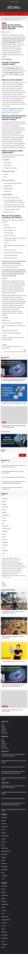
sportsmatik (17, 575)
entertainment (10, 565)
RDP (20, 572)
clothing (9, 561)
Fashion (4, 517)
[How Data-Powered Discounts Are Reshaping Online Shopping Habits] (14, 415)
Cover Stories (5, 506)
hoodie (15, 568)
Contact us (4, 585)
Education (4, 512)
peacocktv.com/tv (14, 572)
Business (4, 23)
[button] (2, 13)
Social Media (9, 399)
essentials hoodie (6, 566)
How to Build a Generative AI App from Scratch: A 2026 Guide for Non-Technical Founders (13, 482)
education (4, 565)
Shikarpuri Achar (6, 575)
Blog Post (3, 730)
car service (4, 561)
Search (3, 450)
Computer (8, 375)
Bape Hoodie (5, 559)
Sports (3, 547)
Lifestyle (4, 534)
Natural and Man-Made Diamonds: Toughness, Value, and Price (13, 472)
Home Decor (5, 531)
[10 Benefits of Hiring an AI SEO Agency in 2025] (14, 392)
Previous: (12, 346)
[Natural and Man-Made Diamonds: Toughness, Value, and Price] (14, 626)
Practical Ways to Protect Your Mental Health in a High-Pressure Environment (14, 466)
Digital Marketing (6, 563)
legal (10, 570)
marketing (18, 570)
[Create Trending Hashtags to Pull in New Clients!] (14, 651)
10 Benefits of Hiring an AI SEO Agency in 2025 (14, 403)
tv (5, 577)
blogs (13, 559)
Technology (14, 375)
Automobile (5, 498)
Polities (4, 536)
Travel (3, 553)
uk (7, 577)
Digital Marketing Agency (17, 563)
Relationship (5, 542)
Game (3, 523)
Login (3, 582)
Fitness (16, 566)
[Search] (26, 13)
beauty (10, 559)
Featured (4, 520)
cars (21, 559)
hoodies (19, 568)
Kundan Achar (5, 570)
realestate (13, 573)
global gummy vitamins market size (13, 67)
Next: (14, 350)
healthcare (4, 568)
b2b (18, 558)
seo (17, 573)
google (20, 566)
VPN (10, 577)
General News (5, 526)
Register (4, 583)
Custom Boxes (15, 561)
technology (22, 575)
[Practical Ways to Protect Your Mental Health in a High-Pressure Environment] (14, 601)
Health (23, 566)
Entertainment (5, 515)
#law (7, 558)
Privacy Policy (4, 733)
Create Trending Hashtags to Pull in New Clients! (13, 477)
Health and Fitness (6, 528)
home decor (10, 568)
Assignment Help (13, 558)
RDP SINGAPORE (6, 573)
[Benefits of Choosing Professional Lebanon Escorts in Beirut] (14, 699)
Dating (3, 509)
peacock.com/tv (6, 572)
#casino (4, 558)
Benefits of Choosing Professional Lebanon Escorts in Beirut (12, 488)
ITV (22, 568)
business (18, 559)
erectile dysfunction (18, 565)
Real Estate (4, 539)
